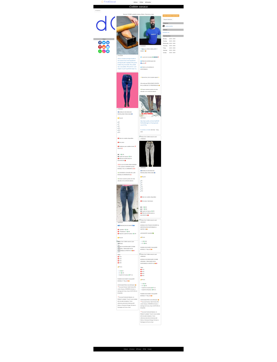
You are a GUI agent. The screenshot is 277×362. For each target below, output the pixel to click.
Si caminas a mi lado (145, 129)
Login (150, 332)
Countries (148, 2)
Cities (141, 2)
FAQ (144, 332)
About (126, 332)
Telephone (98, 10)
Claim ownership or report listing (171, 15)
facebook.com (166, 32)
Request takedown (168, 19)
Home (136, 2)
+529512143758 (169, 26)
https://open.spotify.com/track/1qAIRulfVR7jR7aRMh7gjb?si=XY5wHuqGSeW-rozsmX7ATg (149, 123)
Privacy (139, 332)
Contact (132, 332)
